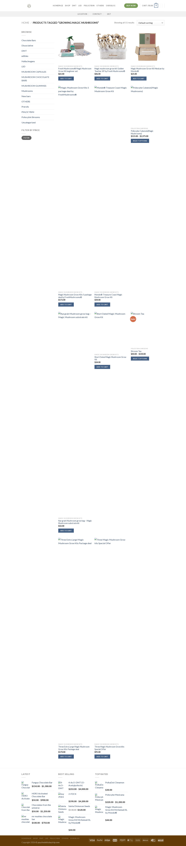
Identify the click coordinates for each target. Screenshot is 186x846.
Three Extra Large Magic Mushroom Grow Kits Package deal (73, 748)
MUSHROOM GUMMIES (34, 85)
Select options (140, 141)
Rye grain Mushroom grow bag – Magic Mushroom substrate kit (75, 522)
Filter (26, 138)
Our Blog (110, 5)
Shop (67, 5)
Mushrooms (27, 91)
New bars (26, 96)
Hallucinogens (28, 61)
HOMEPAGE (58, 5)
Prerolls (25, 106)
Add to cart (66, 78)
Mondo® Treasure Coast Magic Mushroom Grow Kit (108, 296)
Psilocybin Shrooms (31, 117)
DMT (74, 5)
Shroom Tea (136, 351)
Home (25, 22)
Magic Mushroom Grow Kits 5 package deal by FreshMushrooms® (75, 296)
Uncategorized (29, 122)
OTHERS (100, 5)
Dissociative (27, 45)
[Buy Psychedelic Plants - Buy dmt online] (35, 5)
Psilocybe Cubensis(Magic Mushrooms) (142, 132)
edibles (25, 56)
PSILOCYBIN (89, 5)
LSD (80, 5)
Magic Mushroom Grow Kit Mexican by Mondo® (147, 69)
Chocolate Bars (29, 40)
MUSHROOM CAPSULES (34, 71)
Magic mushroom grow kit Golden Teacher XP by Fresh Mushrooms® (109, 69)
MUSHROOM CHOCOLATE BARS (35, 79)
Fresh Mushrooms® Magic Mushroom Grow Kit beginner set (74, 69)
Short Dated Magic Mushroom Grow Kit (110, 358)
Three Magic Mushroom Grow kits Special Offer (109, 748)
